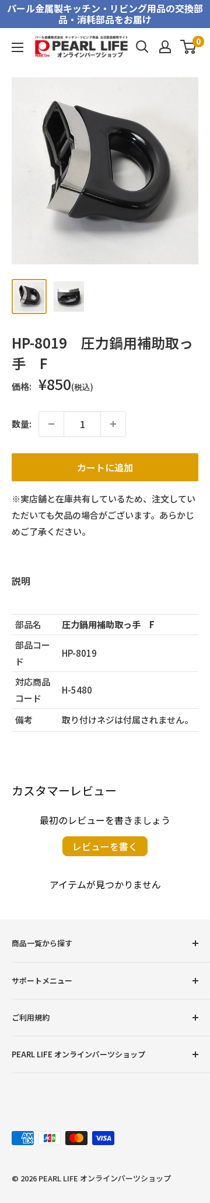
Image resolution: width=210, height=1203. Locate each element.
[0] (188, 47)
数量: (22, 424)
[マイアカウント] (165, 46)
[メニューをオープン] (17, 47)
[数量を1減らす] (51, 424)
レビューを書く (105, 846)
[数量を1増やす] (113, 424)
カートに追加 (105, 467)
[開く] (142, 46)
